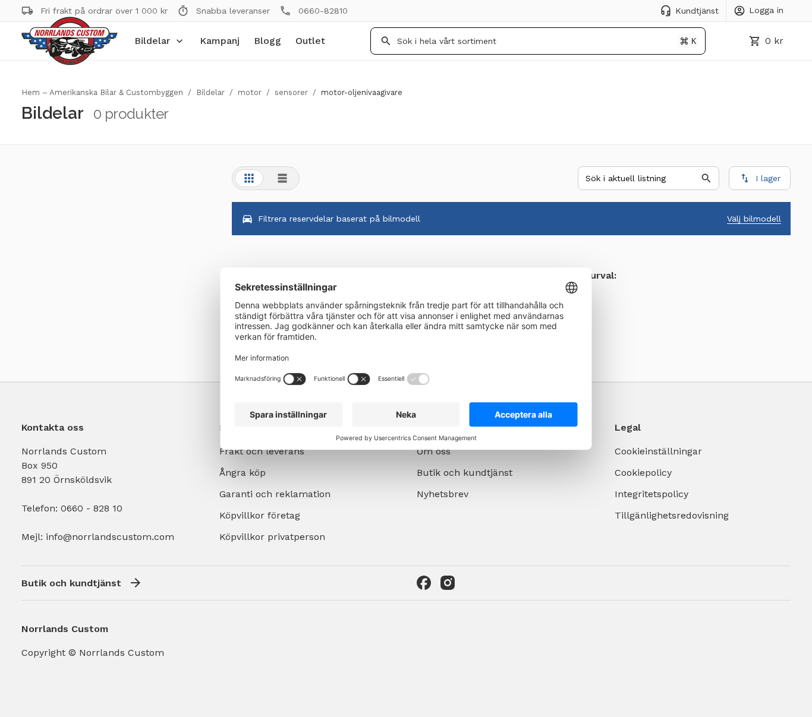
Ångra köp (242, 472)
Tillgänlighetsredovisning (672, 515)
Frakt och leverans (261, 451)
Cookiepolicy (643, 472)
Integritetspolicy (651, 494)
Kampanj (220, 40)
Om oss (434, 451)
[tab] (249, 178)
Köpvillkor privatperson (272, 536)
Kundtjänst (697, 10)
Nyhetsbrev (442, 494)
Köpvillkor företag (259, 515)
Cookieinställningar (658, 451)
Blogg (267, 40)
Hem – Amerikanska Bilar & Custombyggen (102, 92)
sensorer (291, 92)
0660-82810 (323, 10)
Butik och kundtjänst (464, 472)
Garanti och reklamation (275, 494)
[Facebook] (424, 583)
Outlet (310, 40)
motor (250, 92)
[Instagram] (447, 583)
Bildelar (152, 40)
